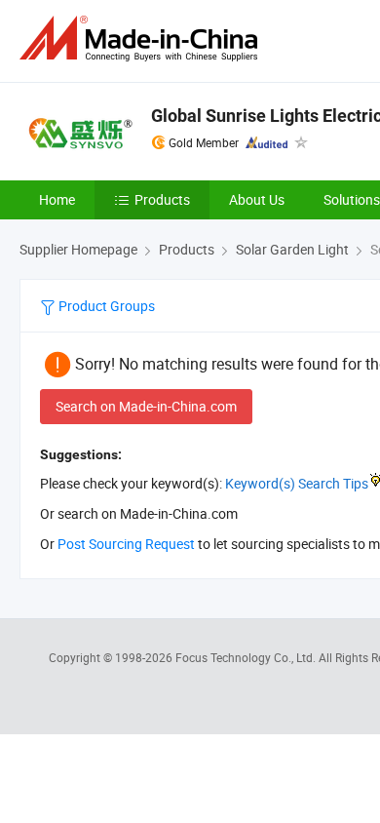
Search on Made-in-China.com (146, 406)
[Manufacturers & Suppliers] (142, 38)
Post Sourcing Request (126, 543)
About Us (257, 199)
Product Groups (105, 305)
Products (162, 199)
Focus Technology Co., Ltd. (247, 657)
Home (57, 199)
